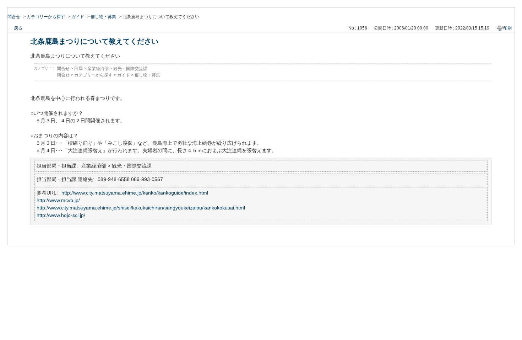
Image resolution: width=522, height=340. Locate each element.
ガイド (77, 16)
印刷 (507, 28)
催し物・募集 (103, 16)
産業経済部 (98, 68)
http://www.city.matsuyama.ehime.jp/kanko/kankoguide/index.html (134, 193)
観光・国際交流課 (130, 68)
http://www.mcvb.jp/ (58, 200)
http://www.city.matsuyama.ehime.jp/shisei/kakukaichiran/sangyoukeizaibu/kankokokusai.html (141, 208)
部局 (78, 68)
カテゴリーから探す (46, 16)
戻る (18, 28)
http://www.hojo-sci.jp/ (61, 215)
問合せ (13, 16)
